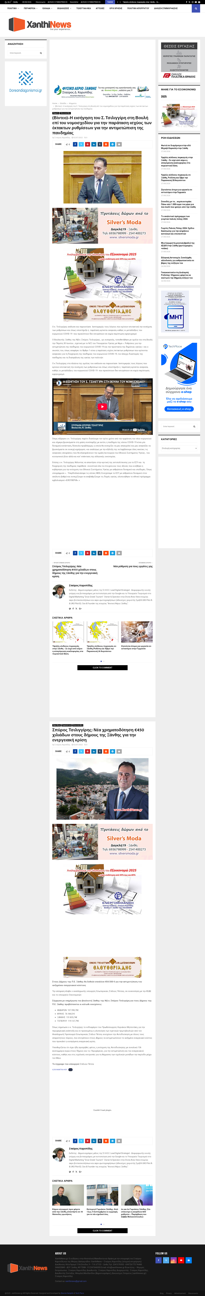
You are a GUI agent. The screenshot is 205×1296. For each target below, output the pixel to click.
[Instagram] (174, 1260)
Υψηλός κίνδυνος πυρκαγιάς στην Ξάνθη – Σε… (141, 2)
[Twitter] (166, 1260)
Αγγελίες (100, 8)
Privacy (169, 1293)
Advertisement (180, 1293)
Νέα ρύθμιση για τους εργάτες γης (133, 566)
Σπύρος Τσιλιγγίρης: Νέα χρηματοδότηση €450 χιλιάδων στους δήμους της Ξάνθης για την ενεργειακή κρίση (74, 571)
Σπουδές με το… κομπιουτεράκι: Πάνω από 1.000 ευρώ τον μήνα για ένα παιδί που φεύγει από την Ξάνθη (178, 204)
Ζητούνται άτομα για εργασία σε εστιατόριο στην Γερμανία (136, 647)
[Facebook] (158, 1260)
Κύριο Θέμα (56, 725)
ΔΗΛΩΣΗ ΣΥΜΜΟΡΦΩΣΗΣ (58, 2)
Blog (161, 1293)
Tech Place (79, 1293)
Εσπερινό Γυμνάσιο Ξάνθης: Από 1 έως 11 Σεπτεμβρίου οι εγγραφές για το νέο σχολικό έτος (102, 1212)
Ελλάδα (46, 8)
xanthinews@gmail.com (76, 1281)
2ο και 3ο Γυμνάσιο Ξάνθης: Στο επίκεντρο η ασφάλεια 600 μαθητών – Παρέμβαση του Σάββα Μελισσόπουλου (135, 1213)
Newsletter (74, 2)
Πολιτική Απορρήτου (138, 8)
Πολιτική (12, 8)
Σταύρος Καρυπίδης (62, 138)
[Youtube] (181, 1260)
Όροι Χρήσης (115, 8)
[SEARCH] (41, 53)
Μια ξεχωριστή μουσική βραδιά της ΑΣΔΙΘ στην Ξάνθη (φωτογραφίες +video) (178, 246)
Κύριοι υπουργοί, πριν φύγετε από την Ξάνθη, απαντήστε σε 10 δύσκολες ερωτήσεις (67, 1212)
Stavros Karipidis (67, 1293)
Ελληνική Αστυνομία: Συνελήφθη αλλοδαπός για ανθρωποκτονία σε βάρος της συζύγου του (177, 260)
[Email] (189, 1260)
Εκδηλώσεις (63, 8)
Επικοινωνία (40, 2)
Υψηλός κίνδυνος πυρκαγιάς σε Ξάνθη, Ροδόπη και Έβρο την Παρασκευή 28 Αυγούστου (101, 649)
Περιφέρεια (29, 8)
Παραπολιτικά (66, 725)
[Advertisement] (102, 63)
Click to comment (102, 668)
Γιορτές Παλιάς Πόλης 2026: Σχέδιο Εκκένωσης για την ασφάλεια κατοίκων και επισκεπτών (177, 231)
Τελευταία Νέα (83, 8)
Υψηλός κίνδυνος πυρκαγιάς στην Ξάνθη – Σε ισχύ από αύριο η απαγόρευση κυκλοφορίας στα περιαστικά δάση (67, 650)
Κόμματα (56, 113)
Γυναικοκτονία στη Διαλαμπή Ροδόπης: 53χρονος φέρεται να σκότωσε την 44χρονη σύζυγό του (177, 275)
